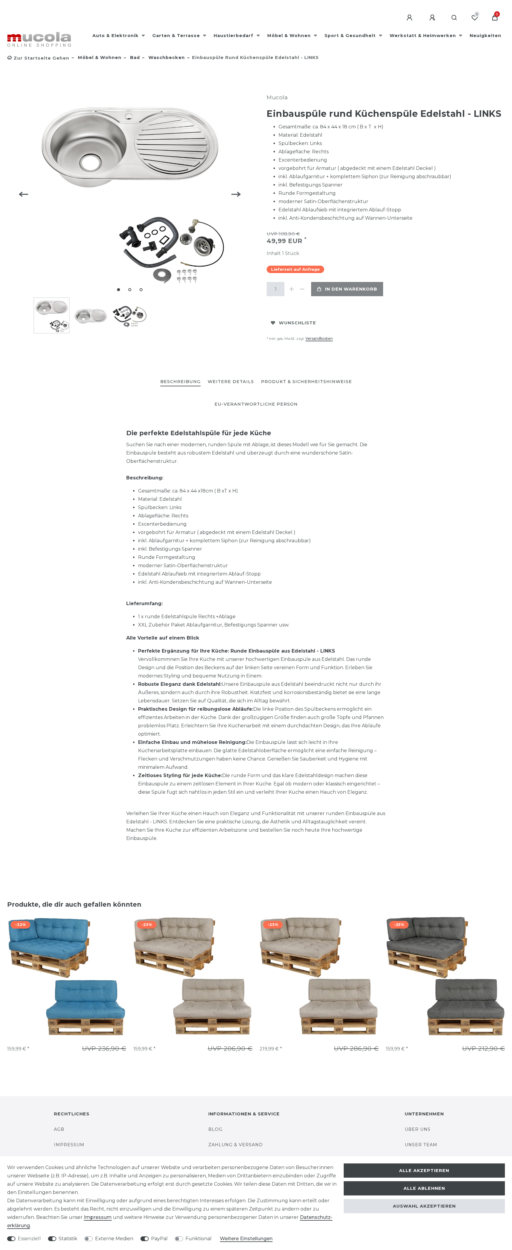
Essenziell (29, 1238)
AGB (59, 1129)
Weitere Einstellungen (246, 1238)
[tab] (180, 382)
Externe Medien (114, 1238)
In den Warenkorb (351, 289)
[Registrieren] (433, 17)
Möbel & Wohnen (289, 35)
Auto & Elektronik (116, 35)
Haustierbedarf (234, 35)
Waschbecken (166, 57)
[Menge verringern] (302, 289)
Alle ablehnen (424, 1188)
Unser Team (421, 1144)
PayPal (159, 1238)
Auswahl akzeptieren (424, 1206)
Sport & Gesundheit (350, 35)
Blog (215, 1129)
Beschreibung (180, 381)
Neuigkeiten (485, 35)
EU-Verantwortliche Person (256, 404)
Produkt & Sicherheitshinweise (306, 381)
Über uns (418, 1129)
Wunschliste (297, 323)
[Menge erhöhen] (291, 289)
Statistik (68, 1238)
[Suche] (454, 17)
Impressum (69, 1144)
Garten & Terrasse (176, 35)
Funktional (198, 1238)
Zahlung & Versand (235, 1144)
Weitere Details (231, 381)
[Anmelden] (410, 17)
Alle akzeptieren (424, 1170)
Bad (134, 57)
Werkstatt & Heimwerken (423, 35)
